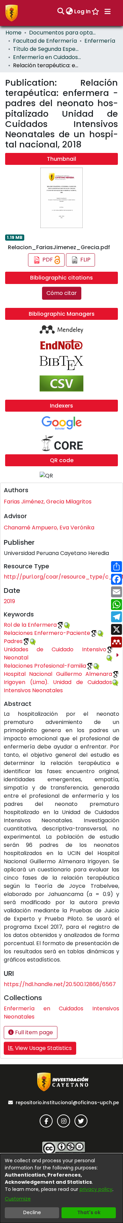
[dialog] (61, 1188)
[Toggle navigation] (107, 11)
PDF (47, 260)
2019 (9, 601)
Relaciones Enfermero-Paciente (47, 633)
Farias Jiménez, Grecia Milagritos (48, 502)
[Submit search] (60, 12)
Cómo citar (61, 293)
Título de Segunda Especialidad (47, 49)
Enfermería (99, 41)
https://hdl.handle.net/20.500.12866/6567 (60, 984)
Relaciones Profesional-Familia (45, 666)
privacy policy (96, 1189)
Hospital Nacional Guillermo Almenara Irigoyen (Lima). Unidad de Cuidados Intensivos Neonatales (58, 682)
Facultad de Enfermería (45, 41)
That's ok (88, 1212)
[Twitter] (80, 1120)
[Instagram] (63, 1120)
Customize (18, 1198)
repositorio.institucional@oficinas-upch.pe (67, 1102)
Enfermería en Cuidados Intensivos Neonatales (47, 57)
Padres (13, 641)
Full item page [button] (33, 1032)
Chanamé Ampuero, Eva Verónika (49, 527)
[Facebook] (46, 1120)
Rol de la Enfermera (30, 625)
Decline (32, 1212)
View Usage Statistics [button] (43, 1048)
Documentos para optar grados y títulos (63, 33)
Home (13, 33)
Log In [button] (82, 11)
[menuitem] (69, 12)
